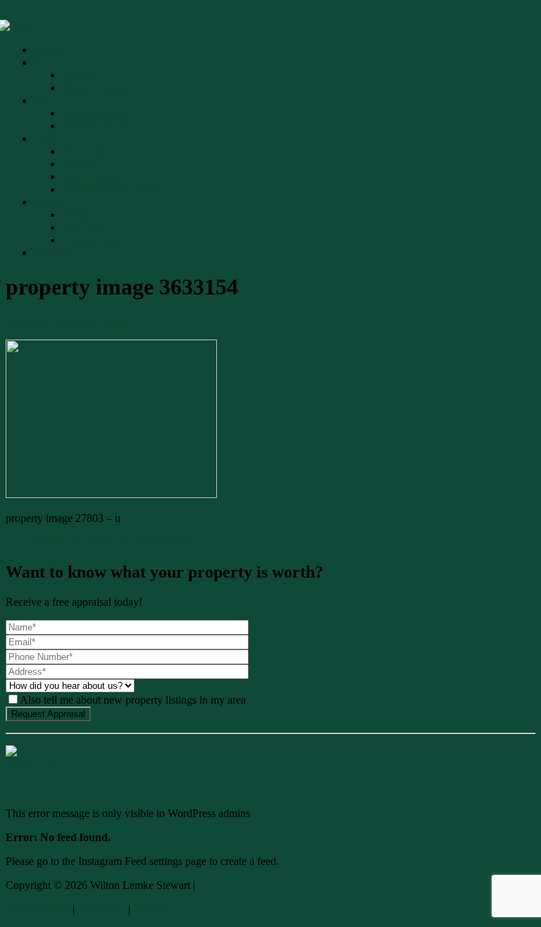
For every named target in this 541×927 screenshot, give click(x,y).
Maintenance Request (110, 189)
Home (47, 50)
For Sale (80, 75)
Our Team (84, 227)
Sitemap (151, 909)
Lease (47, 138)
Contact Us (31, 765)
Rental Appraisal (99, 176)
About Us (84, 214)
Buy (43, 62)
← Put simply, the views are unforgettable (99, 542)
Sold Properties (96, 113)
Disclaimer (101, 909)
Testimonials (90, 240)
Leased (78, 164)
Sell (42, 100)
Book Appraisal (97, 126)
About (48, 202)
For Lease (84, 151)
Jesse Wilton (104, 322)
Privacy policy (38, 909)
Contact (51, 253)
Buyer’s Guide (95, 88)
